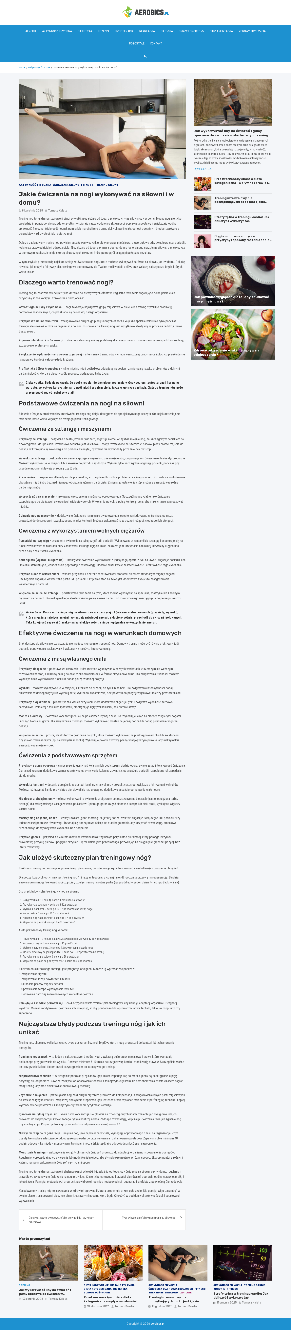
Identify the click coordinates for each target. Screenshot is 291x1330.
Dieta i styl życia (122, 1285)
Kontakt (156, 43)
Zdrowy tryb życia (252, 31)
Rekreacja (147, 31)
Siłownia (167, 31)
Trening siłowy (107, 185)
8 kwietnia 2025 (32, 210)
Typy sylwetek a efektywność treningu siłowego (149, 1217)
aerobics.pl (157, 1323)
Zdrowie (186, 1292)
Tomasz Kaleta (57, 210)
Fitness (103, 31)
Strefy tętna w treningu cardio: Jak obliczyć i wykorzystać (241, 219)
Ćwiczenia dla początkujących (170, 1288)
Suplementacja (221, 31)
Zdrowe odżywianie (97, 1292)
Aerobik (30, 31)
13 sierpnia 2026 (32, 1299)
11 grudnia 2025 (227, 1302)
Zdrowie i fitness (225, 1288)
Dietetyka (85, 31)
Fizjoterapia (124, 31)
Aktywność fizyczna (57, 31)
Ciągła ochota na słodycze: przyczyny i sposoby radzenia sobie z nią (243, 240)
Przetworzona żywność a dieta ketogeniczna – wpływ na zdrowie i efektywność (241, 182)
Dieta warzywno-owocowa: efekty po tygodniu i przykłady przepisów (61, 1220)
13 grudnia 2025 (162, 1306)
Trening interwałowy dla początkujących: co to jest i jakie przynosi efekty (239, 202)
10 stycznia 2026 (98, 1306)
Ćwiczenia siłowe (66, 185)
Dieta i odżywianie (96, 1285)
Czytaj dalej (200, 169)
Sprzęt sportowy (191, 31)
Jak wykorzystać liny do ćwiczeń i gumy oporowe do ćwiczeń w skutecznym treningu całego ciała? (232, 135)
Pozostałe (137, 43)
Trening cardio (254, 1285)
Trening (24, 1285)
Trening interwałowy (163, 1292)
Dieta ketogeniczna (98, 1288)
